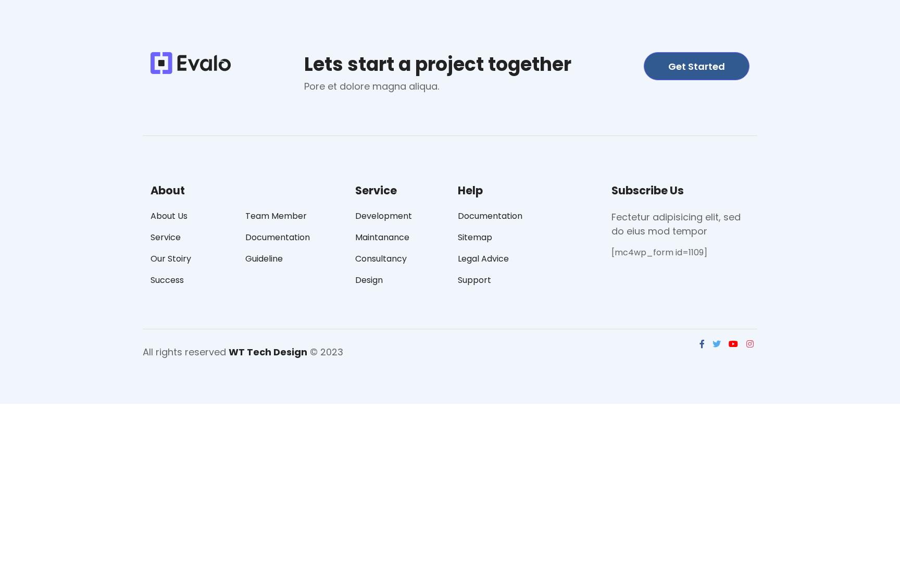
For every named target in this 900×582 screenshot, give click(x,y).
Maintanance (382, 237)
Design (369, 280)
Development (383, 216)
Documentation (277, 237)
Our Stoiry (171, 259)
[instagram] (751, 345)
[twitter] (717, 345)
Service (166, 237)
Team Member (276, 216)
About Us (169, 216)
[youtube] (734, 345)
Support (474, 280)
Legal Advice (483, 259)
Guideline (264, 259)
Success (167, 280)
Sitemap (475, 237)
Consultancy (381, 259)
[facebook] (703, 345)
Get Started (696, 66)
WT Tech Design (268, 351)
